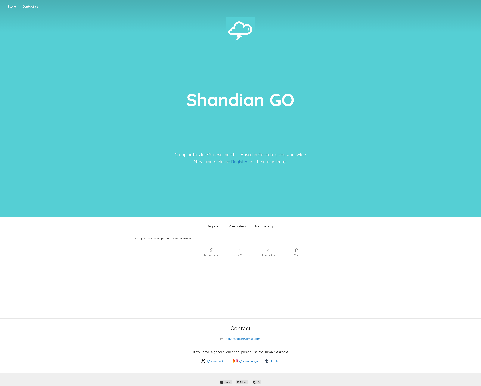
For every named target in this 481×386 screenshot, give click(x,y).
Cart (297, 255)
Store (12, 6)
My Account (212, 255)
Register (239, 161)
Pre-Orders (237, 226)
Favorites (268, 255)
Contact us (30, 6)
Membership (264, 226)
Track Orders (240, 255)
